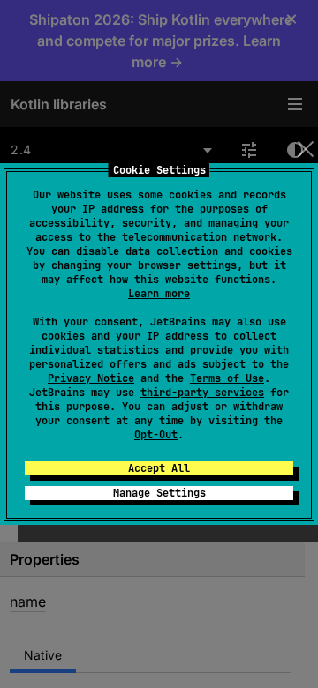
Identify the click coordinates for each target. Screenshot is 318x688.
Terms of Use (227, 378)
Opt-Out (156, 435)
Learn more (159, 294)
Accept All (159, 468)
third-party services (202, 392)
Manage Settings (159, 493)
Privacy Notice (91, 378)
